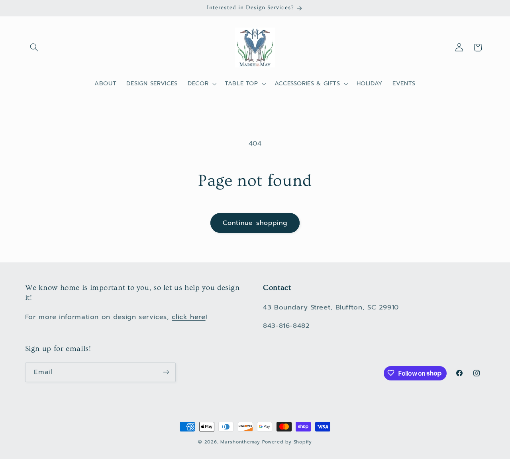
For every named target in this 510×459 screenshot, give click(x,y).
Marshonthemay (240, 441)
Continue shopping (255, 223)
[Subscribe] (166, 372)
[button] (34, 47)
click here (188, 317)
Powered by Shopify (287, 441)
